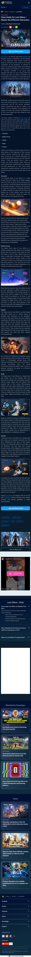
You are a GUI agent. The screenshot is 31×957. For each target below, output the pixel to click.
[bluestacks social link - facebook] (10, 936)
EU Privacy (25, 951)
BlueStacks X (5, 525)
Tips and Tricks (6, 517)
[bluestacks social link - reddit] (7, 936)
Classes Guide (16, 517)
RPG (12, 521)
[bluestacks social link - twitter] (14, 936)
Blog (6, 11)
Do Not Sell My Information (8, 952)
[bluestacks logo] (6, 2)
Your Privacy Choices (17, 956)
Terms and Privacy (6, 951)
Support (4, 926)
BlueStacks (7, 497)
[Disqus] (15, 671)
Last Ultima (19, 11)
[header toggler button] (29, 2)
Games (12, 11)
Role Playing (5, 521)
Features (4, 911)
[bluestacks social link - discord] (3, 936)
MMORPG (25, 56)
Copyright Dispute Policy (16, 951)
